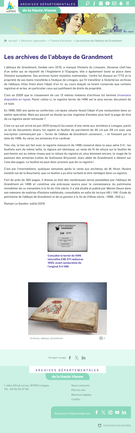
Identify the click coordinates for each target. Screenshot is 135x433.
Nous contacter (80, 385)
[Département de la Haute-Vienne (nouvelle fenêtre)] (11, 6)
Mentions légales (81, 394)
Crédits (75, 399)
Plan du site (78, 389)
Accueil (13, 40)
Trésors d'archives (61, 40)
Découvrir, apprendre (33, 40)
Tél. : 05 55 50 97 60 (16, 389)
